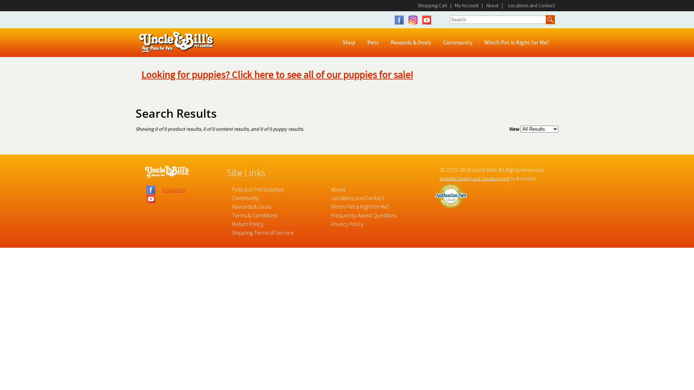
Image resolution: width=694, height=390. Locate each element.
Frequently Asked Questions (364, 215)
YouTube (426, 20)
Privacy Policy (347, 224)
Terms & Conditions (254, 215)
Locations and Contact (357, 198)
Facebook (401, 20)
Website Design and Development (474, 178)
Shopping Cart (432, 5)
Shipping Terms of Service (263, 232)
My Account (467, 5)
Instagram (414, 20)
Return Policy (248, 224)
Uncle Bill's (176, 42)
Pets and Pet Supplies (258, 189)
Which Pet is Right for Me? (360, 206)
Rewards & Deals (251, 206)
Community (245, 198)
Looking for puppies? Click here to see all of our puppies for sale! (277, 74)
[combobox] (498, 19)
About (492, 5)
